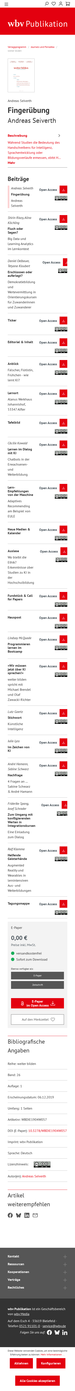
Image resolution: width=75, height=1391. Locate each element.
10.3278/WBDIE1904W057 (47, 1131)
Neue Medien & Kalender (19, 531)
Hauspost (14, 617)
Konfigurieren (51, 1363)
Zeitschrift (37, 984)
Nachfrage (15, 775)
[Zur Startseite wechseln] (37, 23)
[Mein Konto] (61, 3)
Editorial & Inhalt (20, 342)
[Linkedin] (63, 1333)
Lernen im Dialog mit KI (20, 451)
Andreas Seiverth (34, 1176)
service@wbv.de (54, 1326)
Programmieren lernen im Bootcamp (19, 647)
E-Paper (38, 975)
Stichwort (15, 717)
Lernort (13, 393)
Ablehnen (21, 1363)
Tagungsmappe (19, 903)
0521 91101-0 (29, 1326)
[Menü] (6, 4)
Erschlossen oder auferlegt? (20, 274)
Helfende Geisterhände (17, 857)
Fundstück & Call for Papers (20, 597)
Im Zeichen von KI (19, 749)
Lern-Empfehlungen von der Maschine (20, 491)
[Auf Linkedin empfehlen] (26, 1216)
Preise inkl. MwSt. (23, 945)
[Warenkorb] (68, 4)
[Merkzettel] (53, 4)
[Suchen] (46, 3)
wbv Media (21, 1314)
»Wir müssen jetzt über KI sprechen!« (17, 669)
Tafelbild (14, 422)
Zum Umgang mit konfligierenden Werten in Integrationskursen (21, 820)
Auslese (13, 551)
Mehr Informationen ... (53, 1354)
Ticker (12, 320)
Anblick (13, 363)
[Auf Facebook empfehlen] (10, 1216)
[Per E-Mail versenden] (35, 1216)
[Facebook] (48, 1333)
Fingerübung (20, 194)
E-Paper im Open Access (37, 1003)
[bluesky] (56, 1333)
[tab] (34, 148)
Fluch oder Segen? (15, 230)
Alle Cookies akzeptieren (37, 1381)
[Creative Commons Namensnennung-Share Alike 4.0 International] (39, 1164)
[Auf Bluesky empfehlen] (18, 1216)
